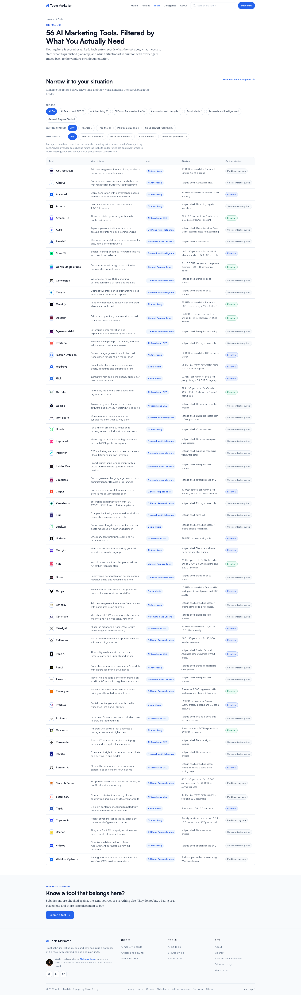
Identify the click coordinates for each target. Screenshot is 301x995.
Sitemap (210, 989)
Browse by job (176, 952)
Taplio (59, 808)
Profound (61, 718)
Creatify (61, 304)
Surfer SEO (62, 796)
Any (72, 127)
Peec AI (60, 654)
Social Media (194, 111)
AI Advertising (99, 111)
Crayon (60, 292)
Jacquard (62, 480)
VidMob (60, 845)
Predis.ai (61, 705)
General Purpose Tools (61, 119)
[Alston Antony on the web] (49, 974)
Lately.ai (61, 526)
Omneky (61, 604)
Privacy (130, 989)
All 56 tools (174, 946)
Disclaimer (198, 989)
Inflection (61, 452)
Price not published (175, 136)
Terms (140, 989)
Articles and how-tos (133, 952)
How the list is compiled (228, 958)
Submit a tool (57, 915)
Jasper (60, 491)
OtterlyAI (61, 628)
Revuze (60, 754)
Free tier (86, 127)
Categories (170, 5)
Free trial (105, 127)
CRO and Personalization (130, 111)
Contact (219, 952)
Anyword (61, 194)
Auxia (59, 229)
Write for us (221, 969)
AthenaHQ (62, 218)
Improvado (62, 441)
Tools (157, 5)
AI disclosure (163, 989)
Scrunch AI (62, 767)
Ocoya (60, 591)
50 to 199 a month (121, 136)
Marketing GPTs (129, 958)
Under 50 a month (92, 136)
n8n (58, 563)
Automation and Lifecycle (165, 111)
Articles (146, 5)
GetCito (60, 392)
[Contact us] (64, 974)
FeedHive (61, 366)
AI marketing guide (131, 946)
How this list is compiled (237, 79)
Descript (61, 317)
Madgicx (61, 550)
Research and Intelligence (224, 111)
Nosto (59, 577)
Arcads (60, 206)
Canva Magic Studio (68, 266)
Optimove (62, 616)
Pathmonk (62, 640)
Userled (60, 832)
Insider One (63, 466)
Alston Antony (87, 959)
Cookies (150, 989)
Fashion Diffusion (66, 354)
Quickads (62, 730)
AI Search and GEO (72, 111)
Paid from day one (128, 127)
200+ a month (147, 136)
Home (49, 19)
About (183, 5)
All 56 (51, 111)
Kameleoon (63, 503)
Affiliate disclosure (181, 989)
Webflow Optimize (67, 859)
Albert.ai (61, 182)
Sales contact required (159, 127)
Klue (58, 515)
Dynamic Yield (65, 331)
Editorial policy (223, 964)
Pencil (59, 667)
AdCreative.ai (64, 170)
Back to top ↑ (248, 989)
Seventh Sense (65, 783)
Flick (58, 378)
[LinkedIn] (56, 974)
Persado (61, 679)
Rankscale (62, 742)
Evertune (61, 343)
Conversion (63, 280)
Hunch (60, 429)
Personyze (62, 691)
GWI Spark (62, 417)
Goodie (60, 405)
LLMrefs (60, 538)
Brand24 (61, 253)
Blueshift (61, 241)
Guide (134, 5)
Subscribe (246, 5)
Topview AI (62, 820)
